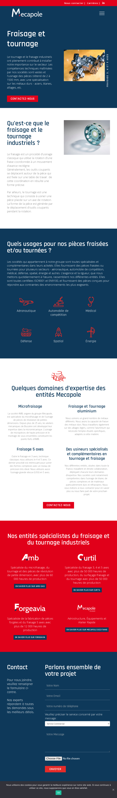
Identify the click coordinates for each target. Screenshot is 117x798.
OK (58, 792)
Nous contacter (73, 3)
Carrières (92, 3)
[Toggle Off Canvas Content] (102, 13)
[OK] (113, 789)
